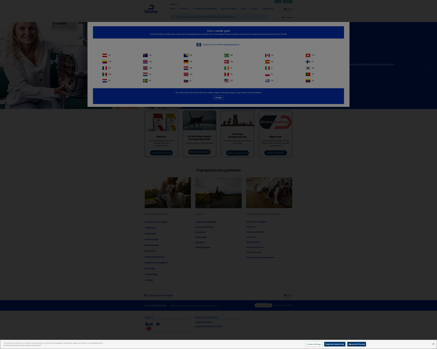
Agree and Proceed (357, 344)
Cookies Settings (314, 344)
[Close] (433, 343)
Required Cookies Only (334, 344)
